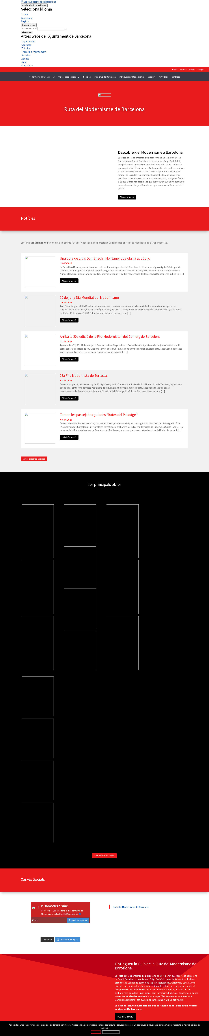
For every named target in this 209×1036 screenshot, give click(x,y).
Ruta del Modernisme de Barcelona (131, 906)
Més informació (127, 197)
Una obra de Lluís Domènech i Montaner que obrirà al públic (105, 258)
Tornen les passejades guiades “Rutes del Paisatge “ (99, 414)
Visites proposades (67, 77)
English (25, 21)
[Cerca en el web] (66, 29)
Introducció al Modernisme (131, 77)
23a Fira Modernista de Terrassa (83, 375)
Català (34, 5)
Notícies (87, 77)
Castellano (26, 17)
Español (183, 70)
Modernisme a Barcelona (40, 77)
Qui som (151, 77)
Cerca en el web (29, 28)
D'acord (96, 1032)
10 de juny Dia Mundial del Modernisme (89, 297)
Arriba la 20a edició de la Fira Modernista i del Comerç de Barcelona (110, 336)
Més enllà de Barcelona (105, 77)
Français (201, 70)
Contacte (176, 77)
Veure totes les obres (104, 855)
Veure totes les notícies (34, 458)
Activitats (163, 77)
